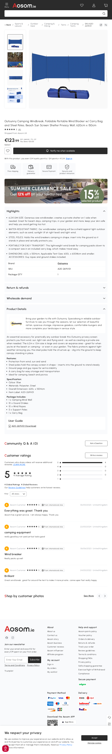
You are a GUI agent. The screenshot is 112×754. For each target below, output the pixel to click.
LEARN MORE (19, 464)
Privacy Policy (33, 665)
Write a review (96, 455)
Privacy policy (84, 662)
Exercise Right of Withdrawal (91, 670)
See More (89, 596)
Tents (63, 25)
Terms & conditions (87, 654)
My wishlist (52, 672)
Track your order (86, 647)
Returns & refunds (86, 643)
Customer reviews (55, 647)
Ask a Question (96, 443)
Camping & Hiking (49, 25)
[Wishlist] (81, 5)
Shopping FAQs (85, 658)
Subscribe (34, 659)
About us (51, 631)
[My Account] (93, 5)
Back (8, 25)
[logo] (24, 5)
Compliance (84, 673)
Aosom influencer (55, 650)
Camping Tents (74, 25)
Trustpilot (9, 671)
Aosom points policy (87, 631)
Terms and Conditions (15, 665)
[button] (56, 211)
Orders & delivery (86, 639)
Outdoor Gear (34, 25)
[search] (103, 13)
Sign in (50, 664)
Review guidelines (86, 650)
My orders (51, 668)
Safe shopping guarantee (90, 666)
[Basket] (105, 5)
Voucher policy (85, 635)
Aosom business (54, 643)
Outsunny (63, 263)
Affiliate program (55, 654)
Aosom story (53, 639)
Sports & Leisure (19, 25)
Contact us (52, 635)
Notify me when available (62, 151)
